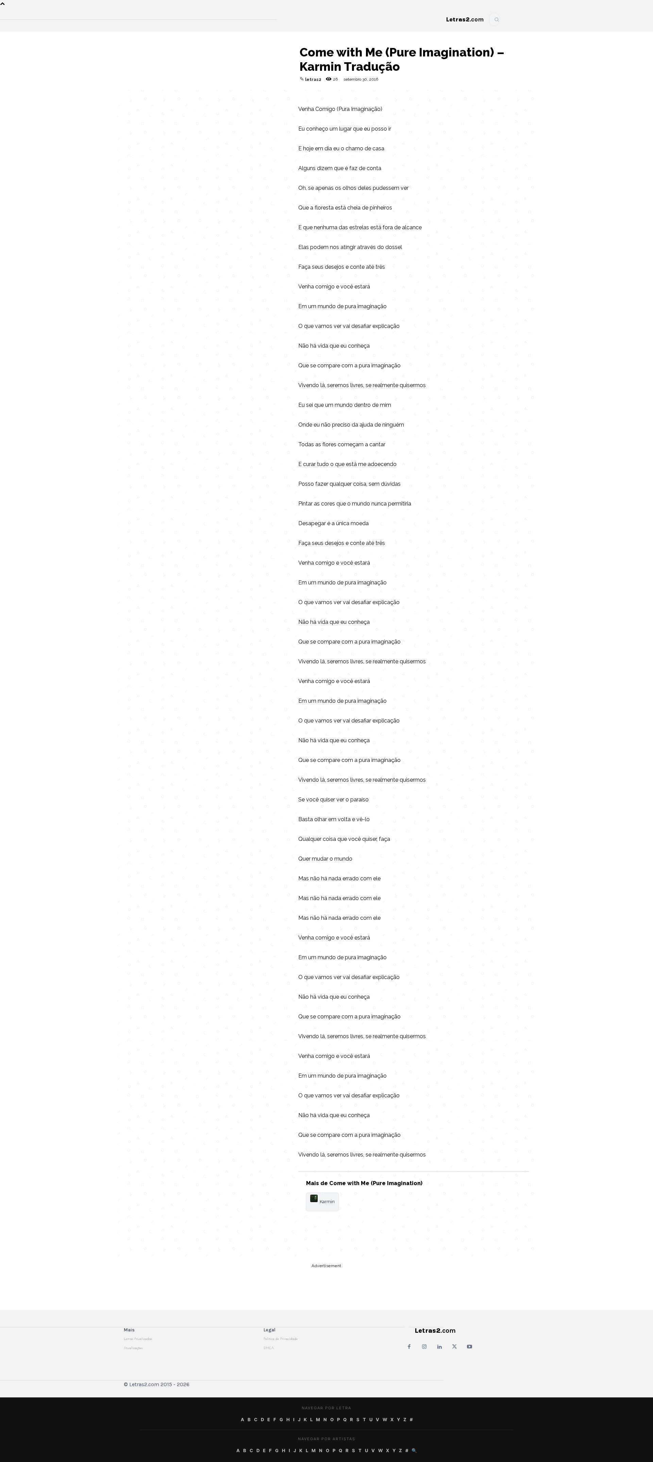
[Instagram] (424, 1347)
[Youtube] (469, 1347)
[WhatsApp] (230, 96)
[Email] (199, 96)
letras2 (313, 79)
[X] (246, 96)
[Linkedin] (261, 96)
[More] (277, 96)
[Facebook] (214, 96)
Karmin (327, 1201)
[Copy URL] (183, 96)
